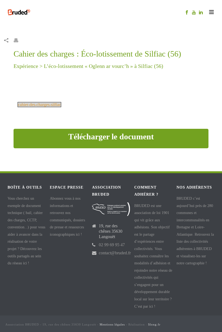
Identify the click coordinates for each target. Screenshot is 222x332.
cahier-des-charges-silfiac (39, 104)
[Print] (19, 40)
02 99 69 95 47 (112, 244)
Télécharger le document (111, 136)
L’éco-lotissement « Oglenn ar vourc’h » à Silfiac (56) (103, 66)
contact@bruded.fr (115, 253)
